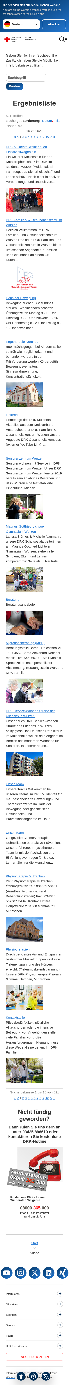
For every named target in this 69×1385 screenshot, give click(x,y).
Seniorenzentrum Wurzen (24, 458)
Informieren (13, 1373)
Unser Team (15, 784)
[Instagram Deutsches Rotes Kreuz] (20, 1273)
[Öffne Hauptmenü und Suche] (63, 39)
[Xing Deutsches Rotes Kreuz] (62, 1273)
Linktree (12, 415)
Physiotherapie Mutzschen (25, 876)
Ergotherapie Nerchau (22, 342)
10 (47, 137)
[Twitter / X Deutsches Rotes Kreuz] (34, 1273)
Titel (58, 121)
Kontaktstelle (15, 1017)
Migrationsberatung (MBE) (25, 643)
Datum (47, 121)
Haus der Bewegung (21, 298)
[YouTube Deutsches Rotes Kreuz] (7, 1273)
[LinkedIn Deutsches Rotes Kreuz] (48, 1273)
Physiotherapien (18, 949)
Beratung (12, 599)
